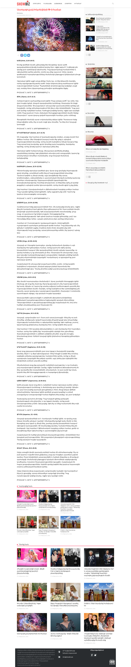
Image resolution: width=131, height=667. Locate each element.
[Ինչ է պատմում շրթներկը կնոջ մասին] (99, 140)
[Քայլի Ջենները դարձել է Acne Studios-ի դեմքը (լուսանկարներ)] (99, 121)
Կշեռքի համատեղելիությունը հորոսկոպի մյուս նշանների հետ (104, 38)
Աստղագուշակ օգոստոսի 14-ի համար (32, 634)
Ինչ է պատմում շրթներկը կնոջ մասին (98, 144)
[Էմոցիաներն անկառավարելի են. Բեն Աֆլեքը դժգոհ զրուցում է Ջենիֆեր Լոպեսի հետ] (90, 28)
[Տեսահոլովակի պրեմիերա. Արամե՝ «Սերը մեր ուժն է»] (90, 20)
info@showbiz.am (68, 657)
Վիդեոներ (77, 3)
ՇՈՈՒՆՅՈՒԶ (37, 3)
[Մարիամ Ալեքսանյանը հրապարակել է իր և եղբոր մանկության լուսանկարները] (49, 496)
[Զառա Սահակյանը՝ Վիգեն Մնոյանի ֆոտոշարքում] (66, 622)
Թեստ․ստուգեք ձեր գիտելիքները (97, 149)
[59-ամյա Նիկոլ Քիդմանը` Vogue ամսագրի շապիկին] (27, 522)
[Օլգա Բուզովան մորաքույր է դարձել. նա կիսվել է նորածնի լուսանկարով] (49, 522)
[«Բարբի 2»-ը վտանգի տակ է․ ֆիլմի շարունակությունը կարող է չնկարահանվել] (27, 496)
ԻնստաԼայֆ (47, 3)
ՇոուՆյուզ (20, 13)
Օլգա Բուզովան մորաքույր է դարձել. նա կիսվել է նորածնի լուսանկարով (47, 531)
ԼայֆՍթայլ (58, 3)
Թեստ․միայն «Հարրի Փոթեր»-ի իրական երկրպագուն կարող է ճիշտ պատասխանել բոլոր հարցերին (98, 158)
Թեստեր (90, 132)
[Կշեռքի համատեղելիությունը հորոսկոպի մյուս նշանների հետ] (90, 39)
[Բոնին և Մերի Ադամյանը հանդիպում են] (70, 522)
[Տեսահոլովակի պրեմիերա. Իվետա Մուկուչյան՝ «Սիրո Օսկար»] (99, 95)
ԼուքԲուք (68, 3)
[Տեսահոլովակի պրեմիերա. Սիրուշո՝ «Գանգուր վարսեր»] (99, 72)
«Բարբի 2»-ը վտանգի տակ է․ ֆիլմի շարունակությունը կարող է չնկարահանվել (26, 505)
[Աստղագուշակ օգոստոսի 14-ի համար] (32, 622)
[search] (113, 3)
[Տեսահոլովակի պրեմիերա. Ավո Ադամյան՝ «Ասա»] (99, 83)
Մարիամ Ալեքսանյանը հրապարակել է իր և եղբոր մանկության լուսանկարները (47, 505)
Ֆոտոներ (90, 113)
